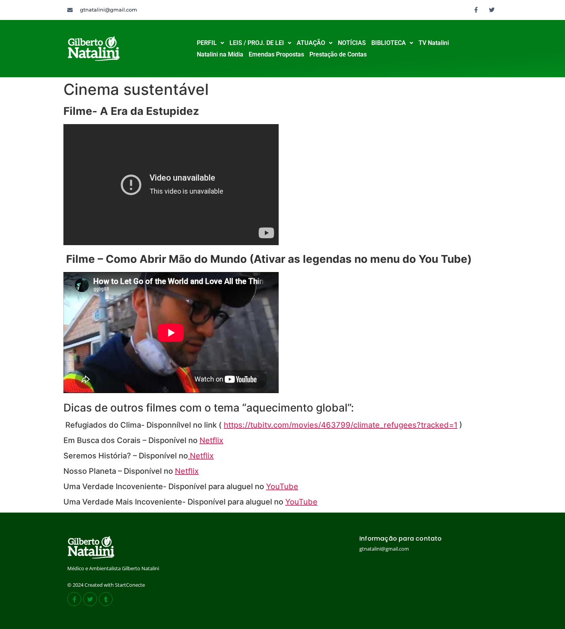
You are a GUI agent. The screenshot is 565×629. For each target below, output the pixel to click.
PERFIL (207, 42)
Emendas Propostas (276, 54)
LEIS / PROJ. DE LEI (256, 42)
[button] (210, 43)
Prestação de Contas (338, 54)
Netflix (211, 440)
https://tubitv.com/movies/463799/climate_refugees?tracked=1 (340, 425)
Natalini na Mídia (220, 54)
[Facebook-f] (476, 9)
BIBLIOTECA (388, 42)
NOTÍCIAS (352, 42)
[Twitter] (492, 9)
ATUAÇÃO (311, 42)
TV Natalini (434, 42)
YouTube (282, 486)
